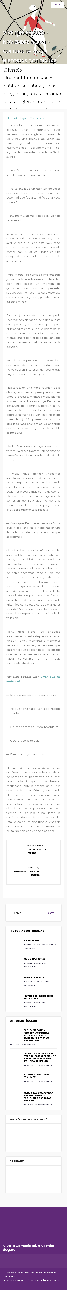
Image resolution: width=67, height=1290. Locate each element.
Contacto (57, 1280)
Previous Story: (37, 849)
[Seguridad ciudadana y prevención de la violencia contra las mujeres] (15, 1097)
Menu (58, 4)
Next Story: (27, 871)
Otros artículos (23, 1021)
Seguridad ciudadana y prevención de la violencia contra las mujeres (38, 1096)
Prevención (30, 966)
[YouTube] (18, 1262)
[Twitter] (12, 1262)
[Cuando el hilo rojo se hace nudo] (15, 1000)
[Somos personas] (15, 963)
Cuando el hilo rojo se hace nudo (38, 997)
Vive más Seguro (24, 32)
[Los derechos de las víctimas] (15, 1078)
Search (50, 912)
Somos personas (34, 958)
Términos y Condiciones (38, 1280)
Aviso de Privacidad (14, 1280)
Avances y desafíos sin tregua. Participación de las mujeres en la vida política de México (40, 1057)
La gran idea (32, 940)
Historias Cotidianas (30, 60)
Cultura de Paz (22, 51)
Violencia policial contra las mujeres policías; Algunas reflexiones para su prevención (36, 1035)
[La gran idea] (15, 944)
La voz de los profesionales (24, 1044)
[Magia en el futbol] (15, 981)
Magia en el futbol (36, 977)
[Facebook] (6, 1262)
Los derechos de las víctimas (36, 1075)
